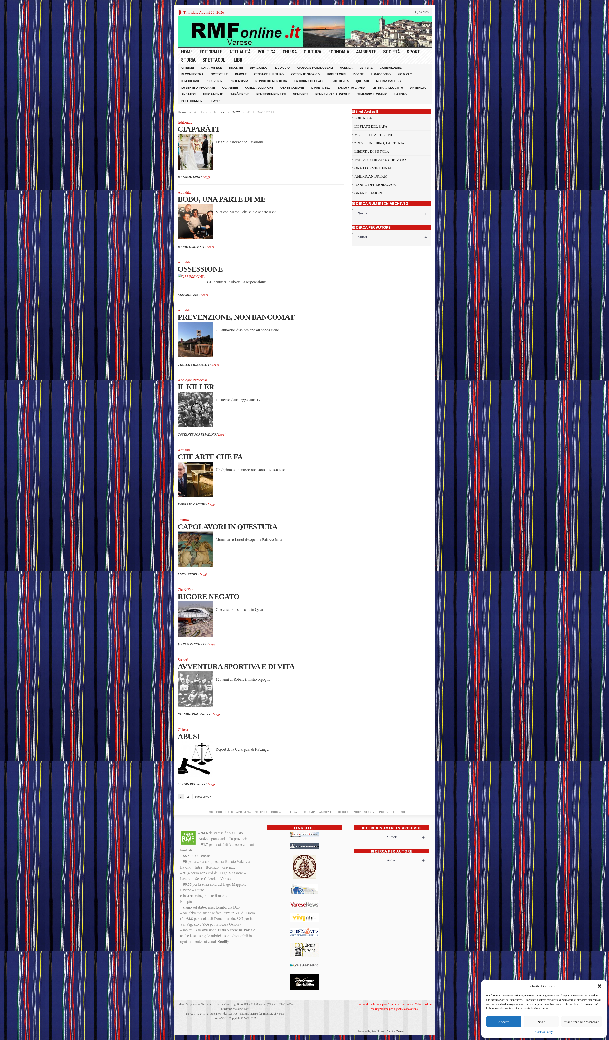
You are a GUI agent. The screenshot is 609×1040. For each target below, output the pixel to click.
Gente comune (292, 87)
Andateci (188, 94)
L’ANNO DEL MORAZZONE (376, 184)
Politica (267, 52)
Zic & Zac (405, 74)
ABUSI (189, 736)
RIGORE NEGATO (208, 596)
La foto (400, 94)
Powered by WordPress (371, 1031)
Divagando (258, 67)
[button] (599, 986)
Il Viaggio (282, 67)
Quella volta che (259, 87)
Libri (239, 60)
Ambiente (366, 52)
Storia (188, 60)
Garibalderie (391, 67)
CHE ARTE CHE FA (210, 456)
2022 (236, 112)
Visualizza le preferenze (581, 1021)
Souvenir (214, 81)
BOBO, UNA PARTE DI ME (221, 199)
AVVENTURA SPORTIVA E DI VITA (236, 666)
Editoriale (211, 52)
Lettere (366, 67)
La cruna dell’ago (309, 81)
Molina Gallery (389, 81)
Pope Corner (191, 101)
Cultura (312, 52)
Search (423, 12)
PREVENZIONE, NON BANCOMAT (236, 317)
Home (187, 52)
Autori (392, 236)
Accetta (503, 1021)
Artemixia (418, 87)
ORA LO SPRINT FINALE (374, 167)
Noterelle (219, 74)
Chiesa (290, 52)
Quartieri (230, 87)
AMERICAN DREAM (370, 176)
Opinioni (187, 67)
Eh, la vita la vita (351, 87)
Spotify (223, 941)
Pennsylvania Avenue (332, 94)
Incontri (236, 67)
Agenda (346, 67)
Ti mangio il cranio (372, 94)
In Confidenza (192, 74)
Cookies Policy (544, 1032)
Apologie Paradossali (315, 67)
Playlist (216, 101)
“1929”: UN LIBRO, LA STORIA (379, 143)
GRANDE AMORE (368, 192)
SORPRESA (363, 118)
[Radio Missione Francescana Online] (305, 31)
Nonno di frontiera (271, 81)
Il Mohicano (190, 81)
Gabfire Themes (396, 1031)
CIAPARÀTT (199, 129)
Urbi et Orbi (336, 74)
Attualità (240, 52)
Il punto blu (321, 87)
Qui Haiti (362, 81)
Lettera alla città (388, 87)
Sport (413, 52)
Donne (358, 74)
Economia (338, 52)
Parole (241, 74)
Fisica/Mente (213, 94)
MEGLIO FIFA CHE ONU (373, 134)
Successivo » (203, 796)
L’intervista (239, 81)
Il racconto (381, 74)
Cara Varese (211, 67)
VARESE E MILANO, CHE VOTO (380, 159)
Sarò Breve (239, 94)
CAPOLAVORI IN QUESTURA (227, 526)
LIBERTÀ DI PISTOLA (371, 151)
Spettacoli (214, 60)
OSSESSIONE (200, 269)
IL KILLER (196, 387)
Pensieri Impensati (271, 94)
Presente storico (305, 74)
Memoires (300, 94)
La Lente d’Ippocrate (198, 87)
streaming (195, 895)
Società (391, 52)
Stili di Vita (340, 81)
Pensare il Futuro (269, 74)
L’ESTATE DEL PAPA (370, 126)
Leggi (206, 177)
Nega (541, 1021)
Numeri (219, 112)
